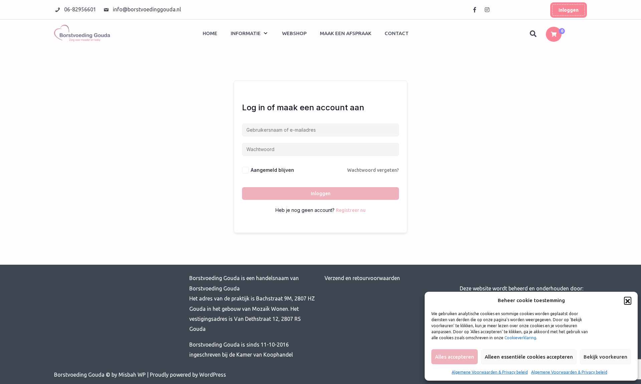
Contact (397, 33)
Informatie (246, 33)
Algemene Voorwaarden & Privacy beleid (490, 372)
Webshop (294, 33)
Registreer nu (351, 210)
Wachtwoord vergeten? (373, 170)
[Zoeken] (534, 34)
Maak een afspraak (345, 33)
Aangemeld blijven (272, 170)
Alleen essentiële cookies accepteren (529, 357)
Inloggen (569, 10)
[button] (627, 300)
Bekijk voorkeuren (605, 357)
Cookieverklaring (520, 338)
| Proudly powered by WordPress (186, 375)
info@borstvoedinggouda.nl (147, 9)
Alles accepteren (454, 357)
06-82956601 (80, 9)
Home (210, 33)
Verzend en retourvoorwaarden (362, 278)
